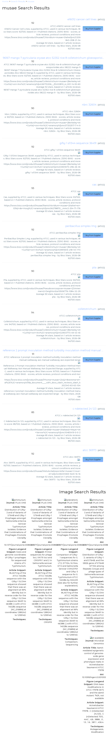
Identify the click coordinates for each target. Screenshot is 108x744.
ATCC (101, 19)
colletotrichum (87, 309)
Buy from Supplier (93, 29)
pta (94, 267)
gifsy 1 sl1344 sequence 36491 (78, 143)
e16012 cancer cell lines (82, 19)
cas (94, 184)
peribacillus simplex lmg (80, 226)
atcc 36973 (89, 450)
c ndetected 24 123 (84, 408)
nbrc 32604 (89, 104)
